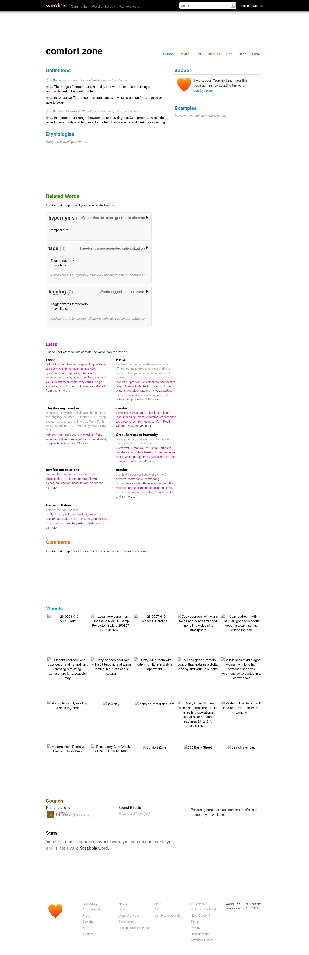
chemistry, (100, 518)
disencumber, (55, 478)
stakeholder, (132, 390)
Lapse (50, 359)
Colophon (89, 921)
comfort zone (203, 90)
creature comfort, (149, 417)
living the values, (127, 395)
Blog (122, 909)
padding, (132, 417)
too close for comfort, (130, 421)
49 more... (52, 487)
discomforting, (166, 483)
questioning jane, (57, 373)
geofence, (170, 452)
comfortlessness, (145, 483)
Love (256, 54)
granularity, (147, 390)
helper (94, 483)
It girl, (61, 434)
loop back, (123, 382)
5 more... (64, 390)
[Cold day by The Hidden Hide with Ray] (111, 703)
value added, (163, 390)
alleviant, (94, 478)
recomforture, (125, 487)
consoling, (123, 412)
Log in (50, 205)
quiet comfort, (153, 421)
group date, (96, 514)
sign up (64, 205)
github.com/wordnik (167, 915)
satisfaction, (64, 483)
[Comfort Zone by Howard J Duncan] (154, 746)
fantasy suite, (64, 514)
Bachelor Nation (58, 505)
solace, (51, 483)
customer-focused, (154, 382)
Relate (184, 54)
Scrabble (88, 848)
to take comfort (164, 492)
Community (79, 6)
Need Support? (200, 915)
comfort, (122, 479)
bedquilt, (78, 483)
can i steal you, (84, 518)
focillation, (156, 412)
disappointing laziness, (91, 364)
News (122, 903)
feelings (93, 523)
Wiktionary (59, 80)
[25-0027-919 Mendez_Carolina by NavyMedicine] (154, 618)
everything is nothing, (80, 377)
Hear (242, 54)
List (198, 54)
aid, (87, 483)
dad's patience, (142, 456)
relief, (68, 478)
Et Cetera (197, 903)
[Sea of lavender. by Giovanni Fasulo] (241, 746)
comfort (122, 408)
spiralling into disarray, (83, 373)
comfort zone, (67, 364)
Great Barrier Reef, (164, 456)
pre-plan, (136, 382)
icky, (80, 434)
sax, (86, 439)
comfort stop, (146, 492)
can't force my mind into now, (77, 368)
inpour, (121, 417)
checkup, (89, 434)
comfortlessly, (125, 483)
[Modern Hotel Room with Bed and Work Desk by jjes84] (67, 748)
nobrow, (51, 434)
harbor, (135, 412)
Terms (195, 921)
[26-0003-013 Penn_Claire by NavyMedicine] (67, 618)
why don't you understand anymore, (76, 379)
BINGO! (122, 359)
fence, (120, 456)
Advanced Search (202, 940)
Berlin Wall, (166, 448)
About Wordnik (92, 909)
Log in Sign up (252, 5)
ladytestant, (80, 523)
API (157, 909)
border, (159, 452)
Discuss (214, 54)
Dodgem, (64, 439)
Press (86, 915)
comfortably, (152, 479)
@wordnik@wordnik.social (135, 927)
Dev (157, 903)
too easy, (52, 368)
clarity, (50, 514)
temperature (59, 229)
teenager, (76, 439)
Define (168, 54)
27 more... (83, 443)
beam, (167, 412)
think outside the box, (139, 386)
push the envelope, (151, 395)
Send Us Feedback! (203, 909)
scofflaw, (71, 434)
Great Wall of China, (145, 448)
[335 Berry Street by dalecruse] (198, 746)
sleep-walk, (53, 443)
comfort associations (62, 469)
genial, (144, 412)
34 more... (147, 425)
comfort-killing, (163, 487)
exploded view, (56, 377)
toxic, (50, 523)
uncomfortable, (144, 487)
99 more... (154, 399)
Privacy (195, 927)
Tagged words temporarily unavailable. (69, 306)
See (229, 54)
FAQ (86, 927)
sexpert (66, 443)
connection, (81, 514)
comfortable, (54, 474)
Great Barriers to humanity (137, 434)
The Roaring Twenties (63, 408)
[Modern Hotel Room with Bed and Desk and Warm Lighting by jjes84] (241, 707)
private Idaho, (125, 452)
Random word (129, 6)
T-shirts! (88, 933)
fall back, (52, 364)
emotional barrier (127, 461)
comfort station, (126, 492)
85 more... (151, 461)
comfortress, (80, 478)
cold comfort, (168, 417)
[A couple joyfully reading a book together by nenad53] (67, 704)
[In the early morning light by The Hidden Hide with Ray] (154, 703)
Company (90, 903)
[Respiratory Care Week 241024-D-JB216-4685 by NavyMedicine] (111, 748)
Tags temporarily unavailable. (63, 262)
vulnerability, (65, 518)
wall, (128, 456)
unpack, (51, 518)
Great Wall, (123, 448)
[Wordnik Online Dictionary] (56, 5)
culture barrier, (144, 452)
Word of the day (103, 6)
